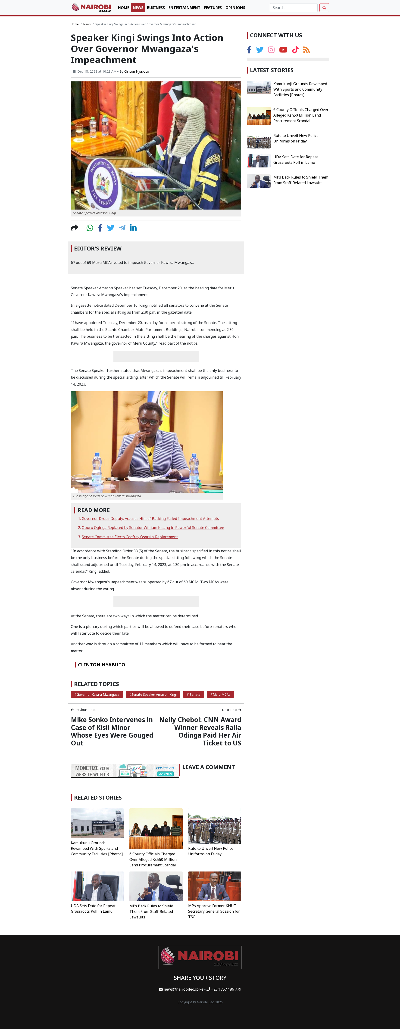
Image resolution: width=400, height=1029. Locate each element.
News (138, 7)
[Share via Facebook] (100, 229)
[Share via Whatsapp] (90, 229)
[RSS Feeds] (306, 51)
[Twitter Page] (259, 51)
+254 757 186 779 (225, 989)
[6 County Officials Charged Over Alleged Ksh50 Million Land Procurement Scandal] (155, 828)
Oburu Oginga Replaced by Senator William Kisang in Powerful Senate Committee (153, 527)
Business (156, 7)
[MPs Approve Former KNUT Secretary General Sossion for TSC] (214, 885)
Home (123, 7)
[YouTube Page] (283, 51)
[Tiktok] (295, 51)
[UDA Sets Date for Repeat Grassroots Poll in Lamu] (97, 885)
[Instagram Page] (271, 51)
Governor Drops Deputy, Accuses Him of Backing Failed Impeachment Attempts (150, 518)
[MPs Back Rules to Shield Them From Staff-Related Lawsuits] (155, 885)
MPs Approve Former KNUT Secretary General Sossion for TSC (214, 911)
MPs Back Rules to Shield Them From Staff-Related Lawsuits (151, 911)
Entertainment (184, 7)
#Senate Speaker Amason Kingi (153, 694)
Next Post (230, 710)
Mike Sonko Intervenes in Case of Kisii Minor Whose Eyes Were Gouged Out (112, 731)
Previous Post (85, 710)
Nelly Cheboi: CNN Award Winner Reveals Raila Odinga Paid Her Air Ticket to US (200, 731)
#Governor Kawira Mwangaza (97, 694)
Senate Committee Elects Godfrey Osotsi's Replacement (130, 536)
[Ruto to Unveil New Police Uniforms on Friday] (214, 825)
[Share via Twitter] (110, 229)
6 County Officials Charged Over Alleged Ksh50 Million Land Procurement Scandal (153, 859)
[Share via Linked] (133, 229)
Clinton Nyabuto (136, 71)
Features (213, 7)
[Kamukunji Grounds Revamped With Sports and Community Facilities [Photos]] (97, 822)
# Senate (193, 694)
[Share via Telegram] (122, 229)
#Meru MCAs (220, 694)
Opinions (235, 7)
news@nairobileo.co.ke (183, 989)
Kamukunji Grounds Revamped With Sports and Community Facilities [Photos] (97, 848)
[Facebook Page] (249, 51)
